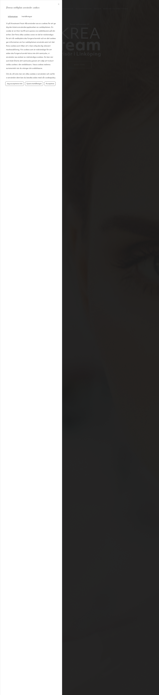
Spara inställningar (34, 83)
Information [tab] (13, 16)
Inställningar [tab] (27, 16)
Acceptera (50, 83)
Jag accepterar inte (14, 83)
